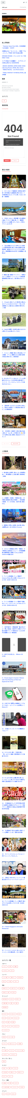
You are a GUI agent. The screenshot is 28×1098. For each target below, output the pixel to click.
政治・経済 (20, 977)
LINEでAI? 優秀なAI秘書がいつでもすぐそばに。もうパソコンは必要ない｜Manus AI (13, 705)
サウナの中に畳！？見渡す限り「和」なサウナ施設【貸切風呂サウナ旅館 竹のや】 (13, 754)
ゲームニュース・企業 (20, 1050)
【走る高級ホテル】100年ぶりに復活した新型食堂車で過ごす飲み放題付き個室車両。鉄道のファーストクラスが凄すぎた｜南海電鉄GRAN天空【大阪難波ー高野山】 (14, 249)
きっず (4, 1076)
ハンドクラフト (5, 1030)
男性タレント (13, 1072)
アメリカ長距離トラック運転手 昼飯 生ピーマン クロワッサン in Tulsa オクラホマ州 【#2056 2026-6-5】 (14, 603)
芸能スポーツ (13, 977)
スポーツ (16, 981)
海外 (4, 981)
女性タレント (20, 1072)
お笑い (4, 1068)
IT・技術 (9, 981)
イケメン (4, 1043)
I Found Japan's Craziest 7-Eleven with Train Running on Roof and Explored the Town (13, 679)
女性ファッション (12, 1043)
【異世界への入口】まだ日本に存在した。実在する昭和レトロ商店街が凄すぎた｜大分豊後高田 (13, 407)
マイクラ (11, 1050)
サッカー (4, 966)
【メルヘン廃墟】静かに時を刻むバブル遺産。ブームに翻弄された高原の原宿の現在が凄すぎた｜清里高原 (13, 354)
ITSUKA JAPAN (5, 108)
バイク (9, 1026)
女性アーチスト (13, 988)
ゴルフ (12, 970)
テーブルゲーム (13, 1054)
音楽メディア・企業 (6, 992)
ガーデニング (16, 1026)
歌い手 (14, 992)
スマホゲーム (5, 1054)
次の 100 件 (15, 443)
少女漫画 (19, 1043)
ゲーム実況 (5, 1050)
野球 (10, 966)
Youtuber (5, 1072)
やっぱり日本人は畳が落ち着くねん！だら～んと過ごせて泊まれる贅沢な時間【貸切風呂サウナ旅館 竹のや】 (13, 779)
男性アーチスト (5, 988)
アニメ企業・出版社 (6, 1087)
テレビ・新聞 (5, 977)
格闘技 (16, 966)
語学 (11, 1003)
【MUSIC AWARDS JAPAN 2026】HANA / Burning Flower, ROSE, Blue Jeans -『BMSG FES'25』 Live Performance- (13, 67)
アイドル (15, 1068)
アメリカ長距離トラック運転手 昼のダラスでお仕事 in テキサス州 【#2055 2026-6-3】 (13, 903)
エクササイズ (5, 970)
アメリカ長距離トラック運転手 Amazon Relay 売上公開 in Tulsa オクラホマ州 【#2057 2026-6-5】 (13, 578)
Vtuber (21, 1087)
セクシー (10, 1076)
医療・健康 (5, 1007)
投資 (16, 1003)
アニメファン (15, 1087)
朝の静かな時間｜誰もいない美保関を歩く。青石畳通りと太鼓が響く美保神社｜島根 (13, 474)
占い (4, 1026)
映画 (9, 1068)
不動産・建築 (5, 1003)
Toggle (3, 3)
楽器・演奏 (21, 988)
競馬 (4, 1061)
